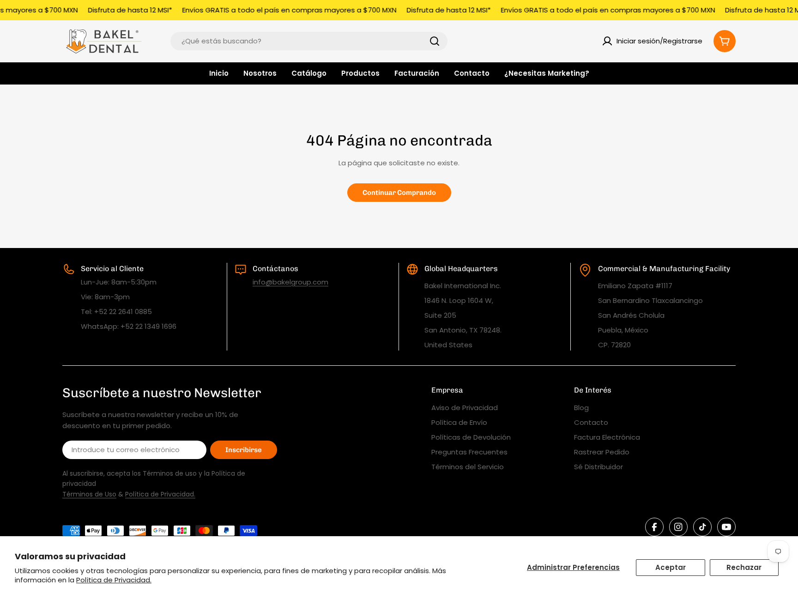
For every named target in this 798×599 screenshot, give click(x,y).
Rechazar (744, 567)
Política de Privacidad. (113, 580)
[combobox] (308, 41)
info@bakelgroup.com (290, 282)
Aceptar (670, 567)
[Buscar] (434, 41)
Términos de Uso (89, 494)
